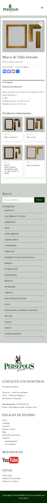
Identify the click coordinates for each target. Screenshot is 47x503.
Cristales (9, 252)
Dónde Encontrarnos (11, 435)
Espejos (8, 263)
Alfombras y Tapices (15, 216)
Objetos (9, 293)
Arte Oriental (12, 234)
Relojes (8, 316)
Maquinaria (11, 275)
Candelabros (11, 240)
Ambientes (10, 222)
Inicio (4, 420)
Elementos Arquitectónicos (20, 257)
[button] (41, 24)
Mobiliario (10, 287)
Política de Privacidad (11, 478)
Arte (7, 228)
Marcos (26, 67)
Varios (8, 328)
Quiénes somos (8, 429)
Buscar (39, 200)
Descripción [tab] (7, 82)
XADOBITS (23, 498)
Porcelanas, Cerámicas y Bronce (21, 310)
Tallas (8, 322)
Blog (4, 432)
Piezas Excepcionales (15, 299)
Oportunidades (13, 334)
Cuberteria (10, 246)
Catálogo (6, 423)
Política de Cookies (10, 481)
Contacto (6, 426)
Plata (7, 304)
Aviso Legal (7, 475)
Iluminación (11, 269)
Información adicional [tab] (12, 87)
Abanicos (9, 210)
